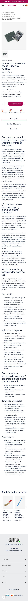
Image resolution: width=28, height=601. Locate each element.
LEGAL (4, 576)
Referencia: (4, 60)
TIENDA (4, 571)
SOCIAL (4, 582)
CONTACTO (5, 559)
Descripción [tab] (14, 119)
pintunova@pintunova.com (14, 551)
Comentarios (14, 129)
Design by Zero (18, 595)
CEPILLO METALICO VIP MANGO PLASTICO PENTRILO (7, 514)
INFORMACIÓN (6, 565)
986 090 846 (14, 548)
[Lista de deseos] (24, 104)
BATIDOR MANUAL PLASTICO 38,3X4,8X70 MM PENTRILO (19, 514)
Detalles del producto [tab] (14, 124)
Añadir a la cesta (16, 104)
